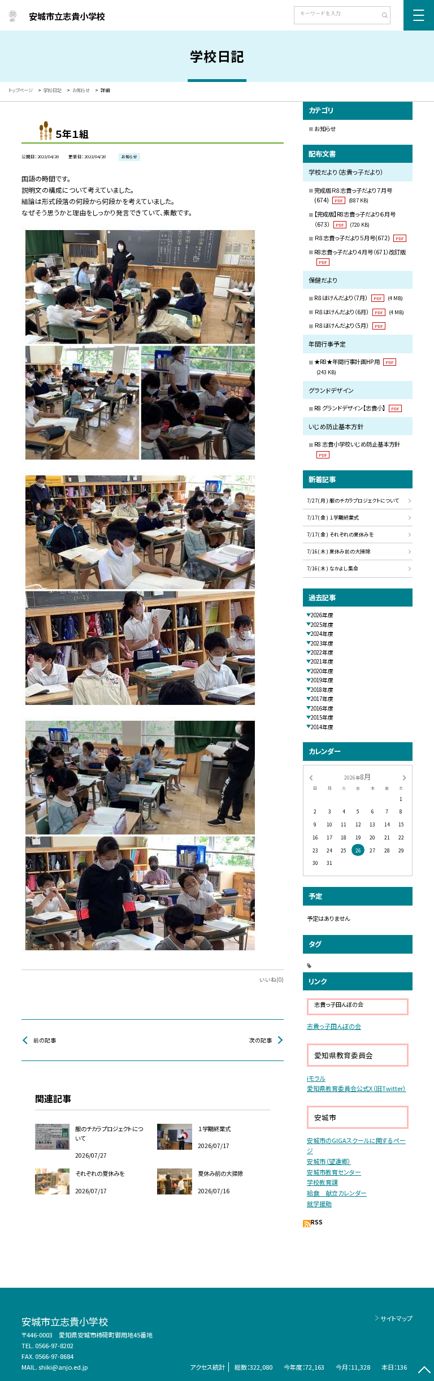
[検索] (380, 16)
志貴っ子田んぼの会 (334, 1026)
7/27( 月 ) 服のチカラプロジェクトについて (353, 500)
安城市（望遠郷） (329, 1161)
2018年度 (322, 690)
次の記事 (260, 1040)
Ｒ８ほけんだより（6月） (359, 312)
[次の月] (404, 777)
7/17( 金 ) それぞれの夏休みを (340, 534)
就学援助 (319, 1203)
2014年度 (322, 727)
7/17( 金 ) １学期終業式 (333, 517)
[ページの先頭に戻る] (424, 1371)
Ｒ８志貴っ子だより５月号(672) (359, 237)
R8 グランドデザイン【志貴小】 (357, 408)
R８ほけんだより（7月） (358, 297)
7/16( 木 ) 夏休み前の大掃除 (338, 551)
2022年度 (322, 652)
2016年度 (322, 708)
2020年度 (322, 671)
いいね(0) (271, 980)
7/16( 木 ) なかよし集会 (332, 568)
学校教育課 (322, 1182)
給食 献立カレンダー (337, 1192)
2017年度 (322, 699)
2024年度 (322, 634)
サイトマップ (396, 1318)
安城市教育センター (334, 1171)
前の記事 (44, 1040)
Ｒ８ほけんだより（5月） (348, 325)
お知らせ (325, 128)
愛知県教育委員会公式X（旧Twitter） (356, 1088)
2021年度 (322, 661)
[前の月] (311, 777)
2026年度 (322, 615)
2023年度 (322, 643)
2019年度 (322, 680)
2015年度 (322, 717)
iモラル (316, 1078)
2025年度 (322, 625)
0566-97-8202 (54, 1345)
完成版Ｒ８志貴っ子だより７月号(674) (353, 195)
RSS (317, 1222)
